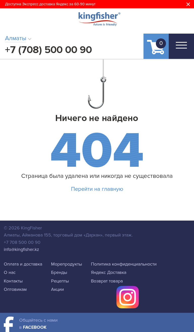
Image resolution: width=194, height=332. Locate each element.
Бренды (59, 272)
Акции (57, 289)
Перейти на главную (97, 189)
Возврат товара (107, 281)
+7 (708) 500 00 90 (48, 50)
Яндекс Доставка (108, 272)
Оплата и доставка (23, 264)
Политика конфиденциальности (124, 264)
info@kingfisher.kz (21, 249)
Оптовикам (15, 289)
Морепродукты (66, 264)
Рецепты (60, 281)
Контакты (13, 281)
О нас (10, 272)
